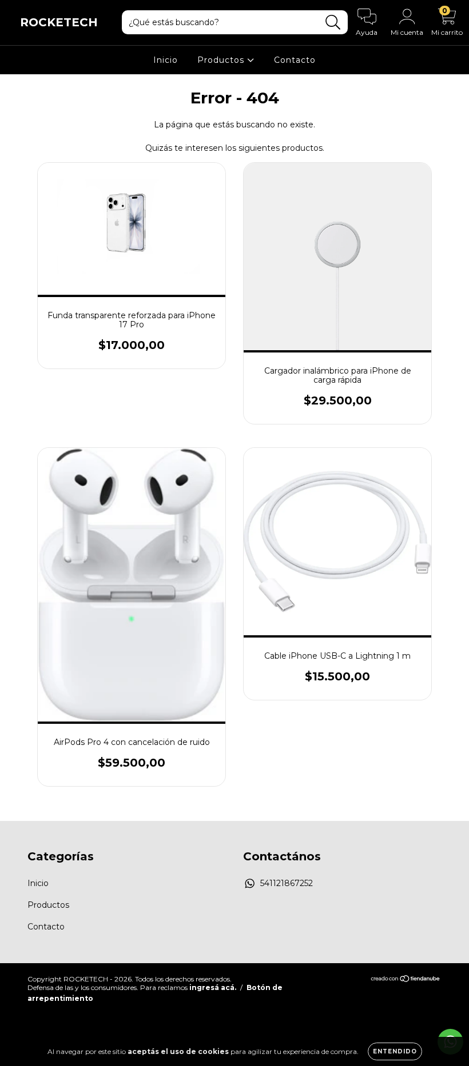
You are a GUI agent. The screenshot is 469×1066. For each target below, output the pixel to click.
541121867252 (286, 883)
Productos (222, 60)
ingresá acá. (212, 987)
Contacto (295, 60)
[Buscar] (333, 22)
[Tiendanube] (406, 980)
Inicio (165, 60)
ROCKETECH (59, 22)
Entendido (395, 1051)
